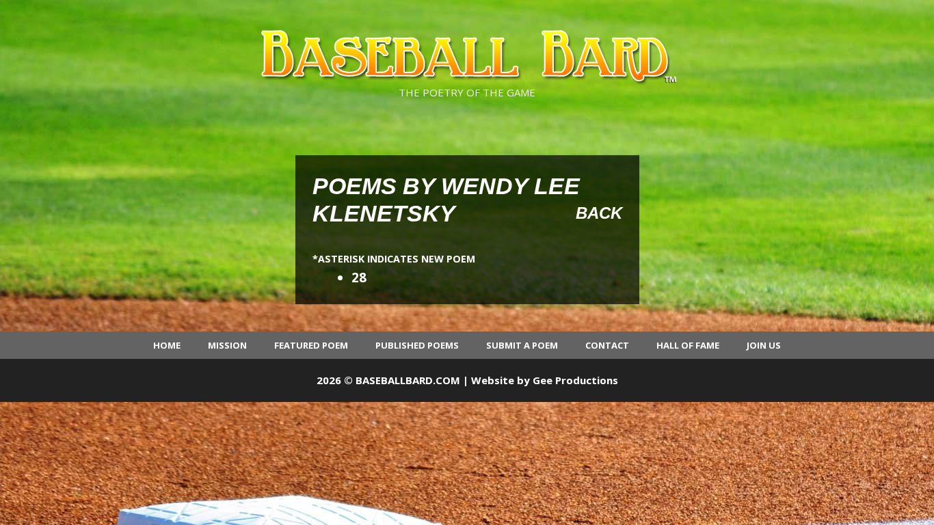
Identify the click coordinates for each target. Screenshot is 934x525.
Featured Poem (311, 345)
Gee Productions (575, 380)
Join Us (764, 345)
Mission (227, 345)
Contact (607, 345)
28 (358, 277)
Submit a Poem (522, 345)
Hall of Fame (687, 345)
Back (599, 213)
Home (167, 345)
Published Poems (417, 345)
